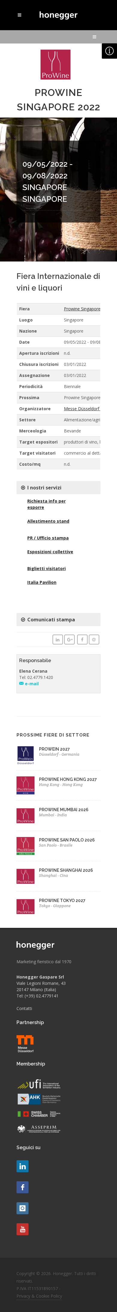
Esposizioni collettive (50, 551)
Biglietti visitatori (46, 568)
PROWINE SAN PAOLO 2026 (67, 840)
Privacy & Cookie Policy (39, 1296)
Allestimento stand (48, 521)
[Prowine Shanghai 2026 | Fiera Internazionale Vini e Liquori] (25, 876)
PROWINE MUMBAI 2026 (63, 809)
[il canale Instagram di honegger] (22, 1208)
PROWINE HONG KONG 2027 (68, 779)
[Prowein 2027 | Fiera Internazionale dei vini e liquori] (25, 755)
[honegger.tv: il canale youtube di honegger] (22, 1166)
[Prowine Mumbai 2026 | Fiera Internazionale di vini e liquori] (25, 816)
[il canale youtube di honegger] (22, 1229)
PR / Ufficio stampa (48, 538)
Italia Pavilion (41, 582)
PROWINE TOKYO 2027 (62, 900)
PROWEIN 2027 (54, 749)
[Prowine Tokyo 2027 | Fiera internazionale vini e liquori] (25, 907)
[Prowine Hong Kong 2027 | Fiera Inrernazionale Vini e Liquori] (25, 785)
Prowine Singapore (82, 309)
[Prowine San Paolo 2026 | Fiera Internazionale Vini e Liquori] (25, 846)
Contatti (24, 1008)
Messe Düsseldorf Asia (86, 408)
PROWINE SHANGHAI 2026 (66, 870)
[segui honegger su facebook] (22, 1187)
